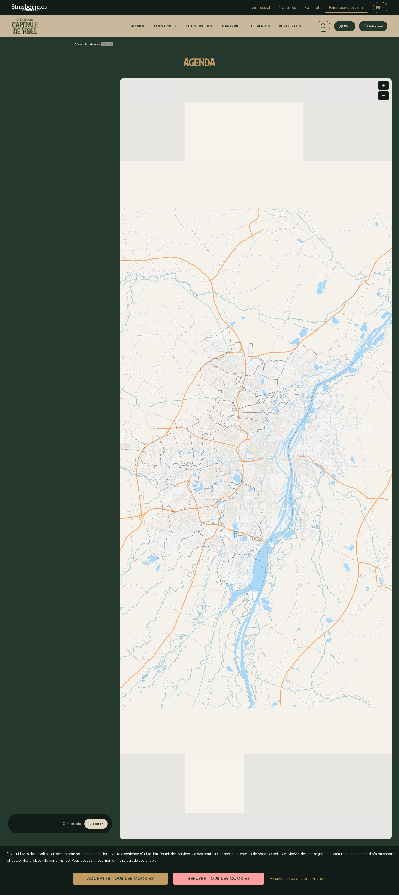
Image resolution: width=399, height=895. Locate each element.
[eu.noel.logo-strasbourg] (29, 7)
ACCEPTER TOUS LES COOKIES (120, 878)
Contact (312, 7)
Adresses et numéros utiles (273, 7)
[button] (383, 85)
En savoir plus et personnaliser (297, 878)
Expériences (259, 26)
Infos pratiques (293, 26)
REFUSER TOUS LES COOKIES (218, 878)
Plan (347, 26)
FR (378, 7)
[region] (256, 458)
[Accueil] (25, 26)
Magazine (230, 26)
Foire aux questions (346, 7)
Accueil (138, 26)
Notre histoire (199, 26)
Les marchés (165, 26)
